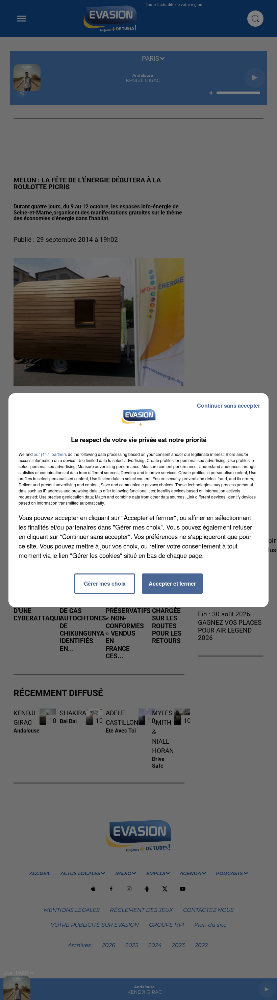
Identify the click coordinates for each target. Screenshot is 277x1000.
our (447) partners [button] (50, 454)
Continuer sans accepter (228, 405)
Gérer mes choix (105, 583)
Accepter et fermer (172, 583)
